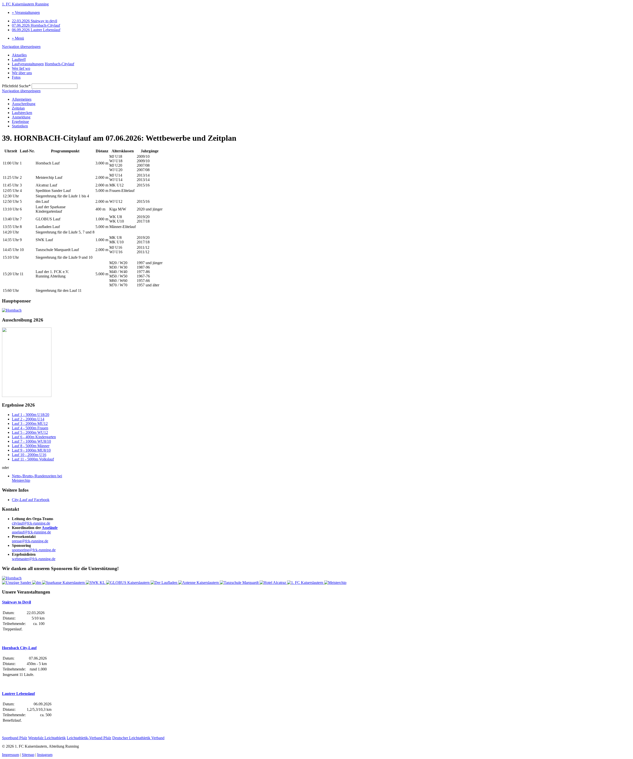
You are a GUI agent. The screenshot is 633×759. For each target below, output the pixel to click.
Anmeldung (21, 117)
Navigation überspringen (21, 47)
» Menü (18, 38)
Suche (16, 86)
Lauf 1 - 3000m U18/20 (30, 415)
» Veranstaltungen (26, 12)
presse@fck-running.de (30, 541)
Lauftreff (19, 59)
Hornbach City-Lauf (19, 648)
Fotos (16, 77)
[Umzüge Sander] (17, 582)
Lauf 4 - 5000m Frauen (30, 428)
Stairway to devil (34, 21)
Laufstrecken (22, 113)
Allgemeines (21, 99)
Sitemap (28, 755)
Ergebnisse (20, 121)
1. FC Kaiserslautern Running (25, 4)
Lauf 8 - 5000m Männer (30, 446)
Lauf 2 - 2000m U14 (28, 419)
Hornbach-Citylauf (36, 25)
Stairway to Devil (16, 602)
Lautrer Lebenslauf (36, 30)
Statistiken (20, 126)
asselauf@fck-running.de (31, 532)
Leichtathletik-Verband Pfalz (89, 738)
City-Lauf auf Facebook (30, 500)
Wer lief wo (21, 68)
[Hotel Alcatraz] (273, 582)
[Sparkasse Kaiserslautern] (64, 582)
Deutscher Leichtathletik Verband (138, 738)
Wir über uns (22, 73)
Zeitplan (18, 108)
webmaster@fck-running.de (33, 559)
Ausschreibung (23, 104)
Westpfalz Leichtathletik (47, 738)
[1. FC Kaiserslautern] (305, 582)
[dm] (37, 582)
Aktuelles (19, 55)
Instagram (44, 755)
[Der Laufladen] (164, 582)
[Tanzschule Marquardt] (240, 582)
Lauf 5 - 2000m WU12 (30, 432)
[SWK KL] (96, 582)
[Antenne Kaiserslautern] (199, 582)
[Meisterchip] (335, 582)
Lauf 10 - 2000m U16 (29, 455)
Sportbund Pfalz (14, 738)
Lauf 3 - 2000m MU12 (30, 423)
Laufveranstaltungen (28, 64)
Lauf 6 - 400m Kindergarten (34, 437)
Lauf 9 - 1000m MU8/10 (31, 450)
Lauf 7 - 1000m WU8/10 (31, 441)
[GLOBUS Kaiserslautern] (128, 582)
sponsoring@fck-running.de (34, 550)
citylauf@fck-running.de (31, 523)
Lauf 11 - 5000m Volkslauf (33, 459)
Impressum (10, 755)
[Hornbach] (12, 310)
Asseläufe (50, 528)
